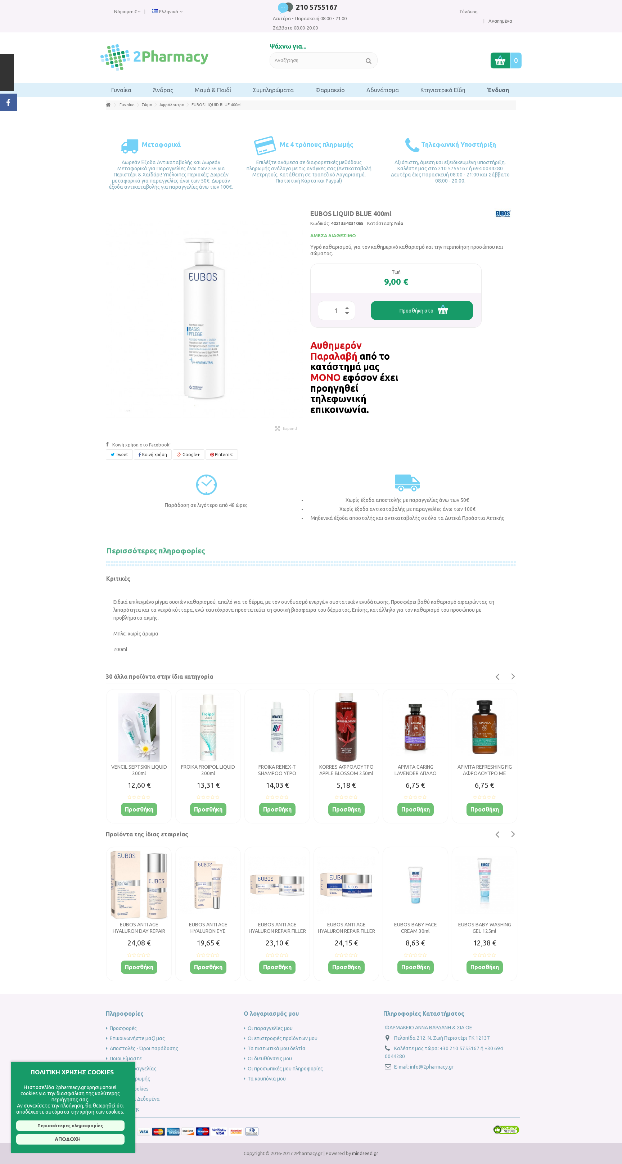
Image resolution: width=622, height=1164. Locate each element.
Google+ (190, 454)
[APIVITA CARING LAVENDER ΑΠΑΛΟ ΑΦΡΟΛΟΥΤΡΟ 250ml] (415, 727)
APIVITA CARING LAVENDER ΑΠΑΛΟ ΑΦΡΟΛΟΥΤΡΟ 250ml (416, 773)
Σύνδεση (468, 11)
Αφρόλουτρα (171, 105)
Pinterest (223, 454)
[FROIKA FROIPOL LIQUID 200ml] (208, 727)
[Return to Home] (108, 104)
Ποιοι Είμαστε (126, 1058)
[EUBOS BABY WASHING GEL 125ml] (484, 885)
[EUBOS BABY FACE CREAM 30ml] (415, 885)
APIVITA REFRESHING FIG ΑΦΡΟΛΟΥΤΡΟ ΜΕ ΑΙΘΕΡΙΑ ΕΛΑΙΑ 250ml (485, 773)
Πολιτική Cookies (129, 1089)
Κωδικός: (320, 223)
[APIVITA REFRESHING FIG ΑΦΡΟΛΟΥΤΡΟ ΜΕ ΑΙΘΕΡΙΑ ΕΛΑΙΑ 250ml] (484, 727)
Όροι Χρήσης (125, 1109)
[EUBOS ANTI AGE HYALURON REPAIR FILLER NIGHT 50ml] (346, 885)
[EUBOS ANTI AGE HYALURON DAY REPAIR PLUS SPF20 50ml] (139, 885)
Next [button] (513, 676)
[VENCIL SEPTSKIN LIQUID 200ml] (139, 727)
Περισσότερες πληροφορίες (155, 550)
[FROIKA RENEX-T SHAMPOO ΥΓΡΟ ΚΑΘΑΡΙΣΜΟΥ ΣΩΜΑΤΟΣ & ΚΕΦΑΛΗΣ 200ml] (277, 727)
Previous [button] (497, 676)
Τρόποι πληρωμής (130, 1079)
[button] (121, 90)
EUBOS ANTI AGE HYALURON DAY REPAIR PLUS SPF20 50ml (139, 931)
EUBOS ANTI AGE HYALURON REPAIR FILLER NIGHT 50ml (346, 931)
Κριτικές (118, 578)
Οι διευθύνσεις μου (270, 1058)
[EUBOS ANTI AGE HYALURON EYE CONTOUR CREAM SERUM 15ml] (208, 885)
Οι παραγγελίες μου (270, 1028)
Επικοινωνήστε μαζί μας (137, 1038)
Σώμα (147, 105)
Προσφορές (123, 1028)
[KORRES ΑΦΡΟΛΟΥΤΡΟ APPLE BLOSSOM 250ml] (346, 727)
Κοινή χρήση (154, 454)
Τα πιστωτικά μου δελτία (277, 1048)
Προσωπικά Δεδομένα (135, 1099)
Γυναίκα (127, 105)
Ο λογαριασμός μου (271, 1013)
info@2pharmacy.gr (432, 1067)
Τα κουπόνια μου (267, 1079)
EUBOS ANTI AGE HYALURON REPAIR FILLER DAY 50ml (277, 931)
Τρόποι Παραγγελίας (133, 1068)
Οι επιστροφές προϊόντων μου (282, 1038)
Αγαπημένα (499, 20)
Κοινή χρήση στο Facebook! (141, 444)
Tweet (121, 454)
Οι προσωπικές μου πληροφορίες (285, 1068)
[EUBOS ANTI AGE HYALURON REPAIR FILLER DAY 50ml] (277, 885)
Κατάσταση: (380, 223)
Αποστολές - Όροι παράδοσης (144, 1048)
